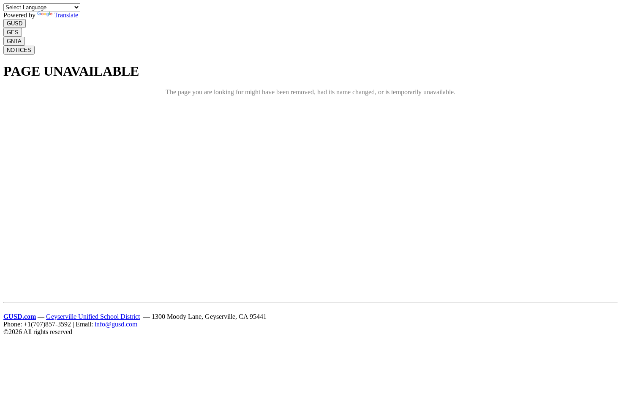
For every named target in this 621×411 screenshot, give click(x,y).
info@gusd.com (116, 324)
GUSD (14, 23)
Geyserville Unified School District (93, 316)
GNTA (14, 41)
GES (13, 32)
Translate (66, 15)
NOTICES (19, 50)
